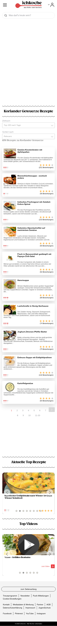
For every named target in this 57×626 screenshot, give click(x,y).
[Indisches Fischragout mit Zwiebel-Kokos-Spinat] (10, 205)
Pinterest (19, 613)
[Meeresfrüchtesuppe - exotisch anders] (10, 179)
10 (29, 415)
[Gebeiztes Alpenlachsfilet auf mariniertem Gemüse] (10, 231)
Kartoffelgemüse (25, 383)
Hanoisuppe (23, 280)
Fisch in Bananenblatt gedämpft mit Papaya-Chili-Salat (34, 255)
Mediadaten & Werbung (23, 604)
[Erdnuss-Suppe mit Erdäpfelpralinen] (10, 361)
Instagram (41, 613)
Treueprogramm (10, 596)
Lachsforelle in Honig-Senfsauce (32, 306)
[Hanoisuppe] (10, 284)
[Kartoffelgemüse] (10, 387)
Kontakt (6, 604)
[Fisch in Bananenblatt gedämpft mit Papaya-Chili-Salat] (10, 258)
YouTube (30, 613)
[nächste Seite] (52, 409)
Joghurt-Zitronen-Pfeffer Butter (32, 332)
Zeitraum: (6, 121)
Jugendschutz (44, 608)
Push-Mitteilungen (41, 596)
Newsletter (25, 596)
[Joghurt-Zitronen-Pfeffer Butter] (10, 335)
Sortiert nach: (8, 132)
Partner (40, 604)
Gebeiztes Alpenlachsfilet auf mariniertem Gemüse (31, 229)
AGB (48, 604)
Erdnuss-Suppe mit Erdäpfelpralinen (34, 357)
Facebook (7, 613)
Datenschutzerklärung (12, 608)
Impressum (30, 608)
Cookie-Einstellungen (12, 599)
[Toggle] (51, 5)
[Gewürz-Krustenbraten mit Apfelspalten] (10, 153)
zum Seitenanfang (29, 589)
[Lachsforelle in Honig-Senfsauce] (10, 310)
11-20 (37, 415)
